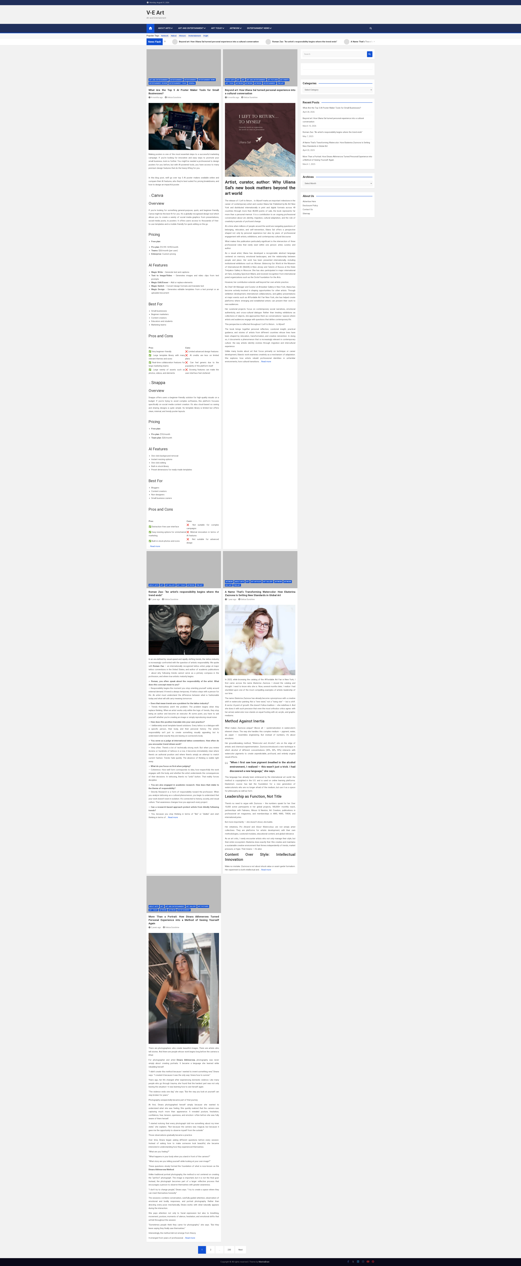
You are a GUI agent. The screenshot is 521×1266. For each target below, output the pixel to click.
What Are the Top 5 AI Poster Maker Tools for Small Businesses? (332, 108)
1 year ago (155, 599)
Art (238, 80)
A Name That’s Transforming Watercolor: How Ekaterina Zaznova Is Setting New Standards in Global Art (260, 593)
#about (173, 36)
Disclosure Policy (310, 205)
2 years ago (156, 927)
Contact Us (308, 209)
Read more (155, 546)
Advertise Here (309, 201)
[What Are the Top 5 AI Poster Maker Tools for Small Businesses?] (184, 67)
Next (241, 1249)
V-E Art (155, 12)
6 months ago (233, 97)
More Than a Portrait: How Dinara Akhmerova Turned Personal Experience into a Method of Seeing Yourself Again (184, 920)
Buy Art (229, 585)
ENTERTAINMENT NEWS (258, 28)
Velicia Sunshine (174, 97)
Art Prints (284, 80)
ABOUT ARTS (164, 28)
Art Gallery (170, 585)
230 (229, 1249)
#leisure (182, 36)
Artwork (239, 83)
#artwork (164, 36)
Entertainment (176, 80)
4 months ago (157, 97)
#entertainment (194, 36)
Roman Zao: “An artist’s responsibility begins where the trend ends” (332, 132)
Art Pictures (273, 80)
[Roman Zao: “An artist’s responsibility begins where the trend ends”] (184, 569)
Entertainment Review (158, 83)
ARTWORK (234, 28)
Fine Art (281, 83)
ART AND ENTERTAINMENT (190, 28)
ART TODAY (216, 28)
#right (205, 36)
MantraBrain (264, 1262)
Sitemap (306, 213)
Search (369, 54)
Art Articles (256, 582)
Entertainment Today (177, 83)
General (191, 83)
